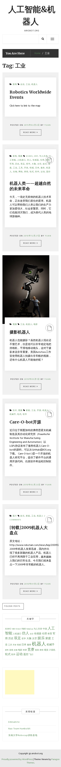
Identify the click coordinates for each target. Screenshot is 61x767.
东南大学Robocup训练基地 (22, 735)
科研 (25, 650)
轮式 (32, 171)
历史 (11, 639)
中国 (45, 629)
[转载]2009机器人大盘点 (29, 530)
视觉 (46, 650)
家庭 (28, 410)
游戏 (11, 650)
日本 (23, 645)
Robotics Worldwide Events (30, 94)
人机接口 (17, 633)
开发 (14, 645)
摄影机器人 (20, 332)
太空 (34, 639)
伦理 (42, 160)
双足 (17, 638)
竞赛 (30, 649)
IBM (13, 629)
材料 (7, 650)
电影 (36, 324)
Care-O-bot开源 (25, 422)
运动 (43, 171)
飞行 (31, 654)
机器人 (34, 84)
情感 (19, 644)
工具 (10, 644)
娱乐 (22, 516)
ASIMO (8, 629)
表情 (26, 171)
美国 (37, 650)
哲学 (24, 638)
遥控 (48, 171)
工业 (28, 84)
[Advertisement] (19, 682)
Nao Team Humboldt (19, 729)
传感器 (37, 634)
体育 (48, 160)
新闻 (15, 84)
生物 (15, 171)
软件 (37, 171)
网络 (21, 171)
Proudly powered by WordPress (17, 759)
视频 (15, 324)
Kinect (18, 629)
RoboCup (30, 629)
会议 (22, 84)
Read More (30, 132)
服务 (29, 645)
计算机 (52, 650)
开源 (39, 410)
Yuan (47, 125)
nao (23, 629)
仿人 (25, 633)
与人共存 (38, 629)
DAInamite (14, 722)
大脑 (29, 639)
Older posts (13, 606)
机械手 (13, 414)
